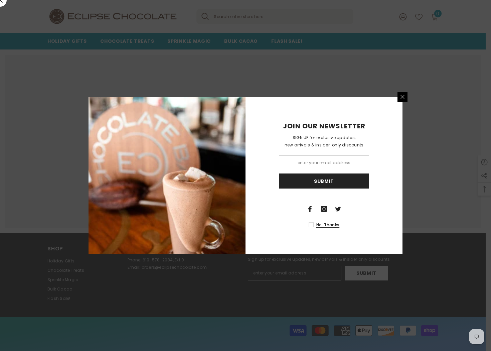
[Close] (402, 97)
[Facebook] (310, 209)
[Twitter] (338, 209)
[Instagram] (324, 209)
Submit (324, 181)
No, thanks (327, 225)
